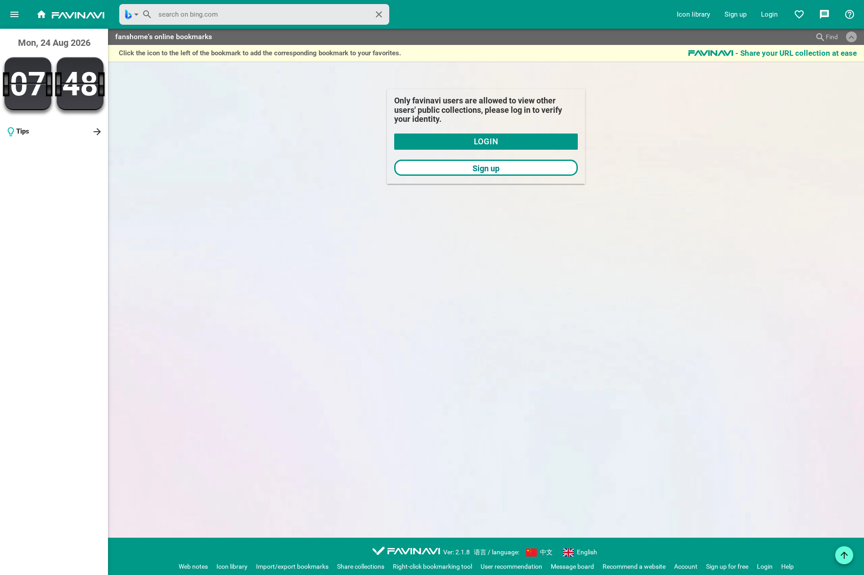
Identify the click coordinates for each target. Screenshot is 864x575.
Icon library (693, 14)
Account (686, 566)
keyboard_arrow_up (851, 37)
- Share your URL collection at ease (772, 53)
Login (769, 14)
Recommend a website (634, 566)
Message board (572, 566)
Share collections (360, 566)
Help (787, 566)
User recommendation (511, 566)
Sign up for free (727, 566)
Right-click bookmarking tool (432, 566)
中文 (546, 552)
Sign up (735, 14)
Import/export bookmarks (292, 566)
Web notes (193, 566)
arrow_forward (97, 131)
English (586, 552)
